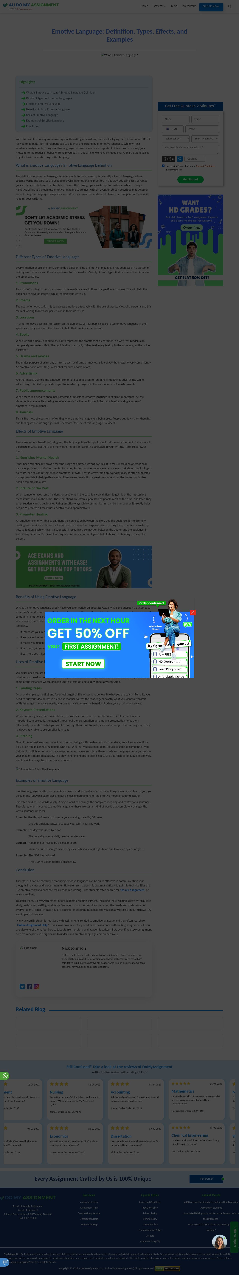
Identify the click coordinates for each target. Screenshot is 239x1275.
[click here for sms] (4, 1262)
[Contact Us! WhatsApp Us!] (4, 1076)
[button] (219, 1241)
